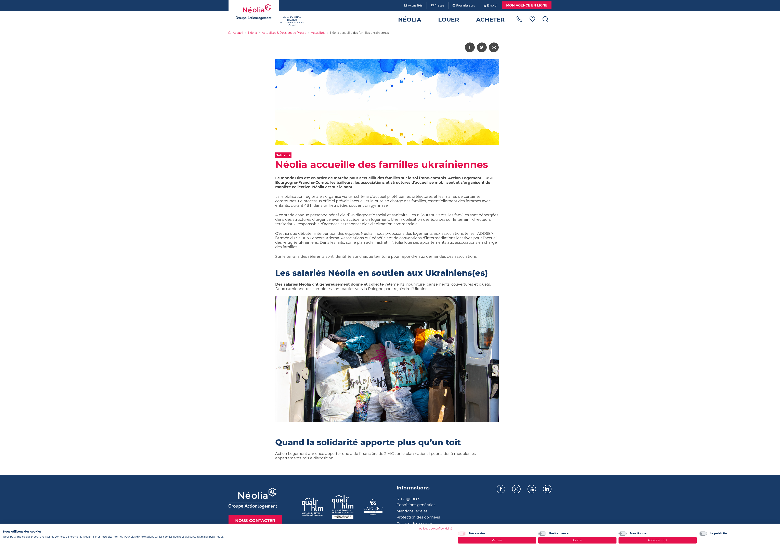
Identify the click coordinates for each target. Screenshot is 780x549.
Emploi (491, 5)
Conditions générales (415, 505)
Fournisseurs (465, 5)
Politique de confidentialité (435, 528)
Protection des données (418, 517)
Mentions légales (412, 511)
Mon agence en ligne (526, 5)
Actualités (414, 5)
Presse (439, 5)
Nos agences (408, 499)
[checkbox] (462, 534)
